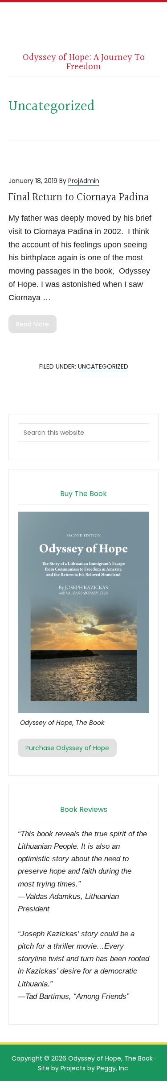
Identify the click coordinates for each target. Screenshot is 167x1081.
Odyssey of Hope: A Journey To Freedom (84, 62)
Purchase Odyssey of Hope (67, 747)
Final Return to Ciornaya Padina (78, 197)
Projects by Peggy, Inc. (95, 1068)
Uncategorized (103, 366)
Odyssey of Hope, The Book (110, 1058)
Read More (32, 324)
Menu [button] (87, 21)
